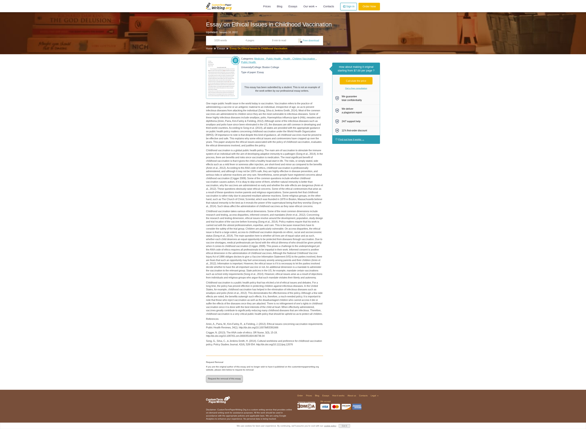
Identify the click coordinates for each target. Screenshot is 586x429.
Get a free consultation (356, 88)
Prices (267, 6)
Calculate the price (356, 81)
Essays (292, 6)
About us (351, 395)
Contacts (328, 6)
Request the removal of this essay (224, 378)
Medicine (259, 58)
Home (209, 48)
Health (287, 58)
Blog (279, 6)
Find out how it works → (351, 139)
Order (300, 395)
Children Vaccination (304, 58)
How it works (338, 395)
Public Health (274, 58)
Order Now (369, 6)
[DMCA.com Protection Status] (306, 406)
